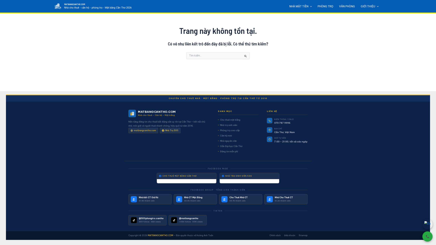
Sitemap (303, 235)
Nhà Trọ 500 (171, 130)
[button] (310, 6)
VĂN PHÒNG (347, 6)
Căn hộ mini (226, 135)
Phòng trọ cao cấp (230, 130)
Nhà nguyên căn (228, 141)
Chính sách (275, 235)
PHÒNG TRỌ (325, 6)
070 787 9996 (282, 122)
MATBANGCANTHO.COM (74, 4)
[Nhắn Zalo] (427, 224)
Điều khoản (289, 235)
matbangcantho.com (145, 130)
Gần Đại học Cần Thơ (231, 146)
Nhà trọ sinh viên (228, 125)
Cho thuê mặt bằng (230, 119)
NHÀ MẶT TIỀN (298, 6)
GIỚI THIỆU (368, 6)
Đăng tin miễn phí (229, 151)
